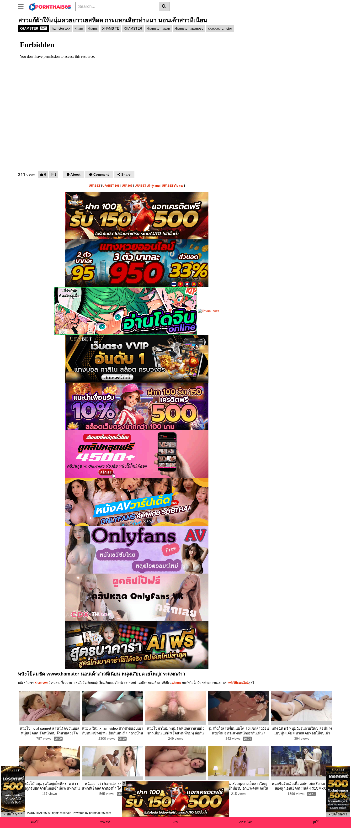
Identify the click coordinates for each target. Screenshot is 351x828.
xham (79, 28)
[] (164, 6)
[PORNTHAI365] (50, 6)
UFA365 (127, 185)
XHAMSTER (33, 28)
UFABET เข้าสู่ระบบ (147, 185)
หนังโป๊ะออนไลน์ (238, 682)
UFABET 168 (111, 185)
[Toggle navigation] (22, 5)
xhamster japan (158, 28)
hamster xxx (61, 28)
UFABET (94, 185)
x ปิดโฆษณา (13, 814)
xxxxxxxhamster (220, 28)
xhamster (41, 682)
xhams (93, 28)
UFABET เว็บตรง (172, 185)
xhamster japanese (189, 28)
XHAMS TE (110, 28)
